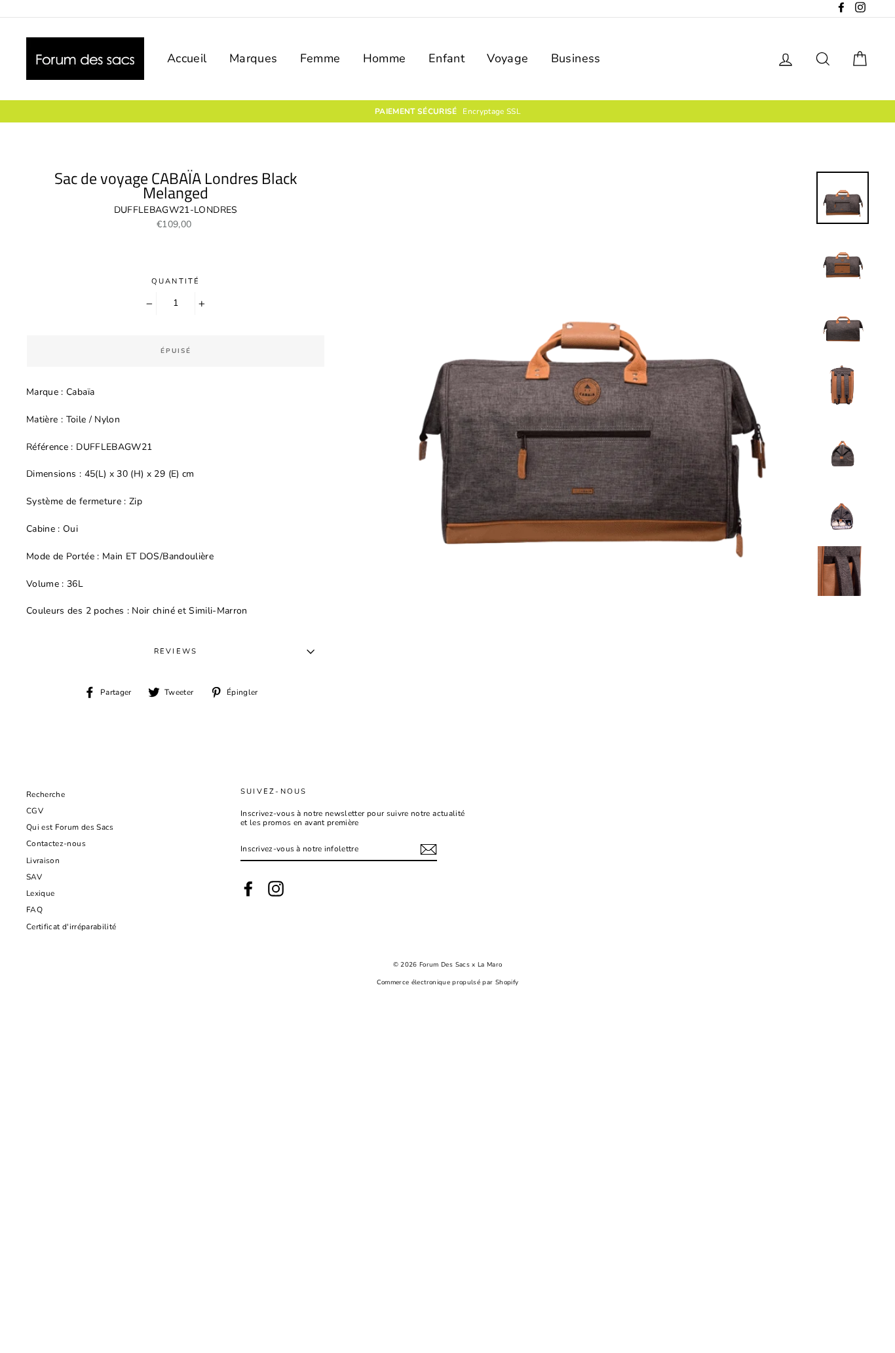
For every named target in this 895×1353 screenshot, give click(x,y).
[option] (447, 111)
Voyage (507, 58)
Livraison (43, 860)
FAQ (34, 909)
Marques (253, 58)
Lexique (40, 893)
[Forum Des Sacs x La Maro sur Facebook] (248, 889)
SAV (34, 877)
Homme (384, 58)
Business (576, 58)
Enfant (446, 58)
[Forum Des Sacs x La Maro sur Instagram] (276, 889)
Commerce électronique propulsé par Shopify (448, 982)
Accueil (186, 58)
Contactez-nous (56, 843)
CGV (34, 811)
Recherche (45, 794)
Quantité (175, 281)
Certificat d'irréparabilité (71, 926)
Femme (320, 58)
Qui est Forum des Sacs (70, 827)
